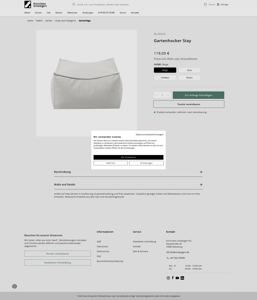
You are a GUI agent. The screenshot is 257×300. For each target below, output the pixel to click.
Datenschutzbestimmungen (149, 134)
